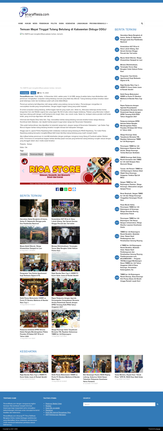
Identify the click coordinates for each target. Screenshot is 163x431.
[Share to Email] (70, 189)
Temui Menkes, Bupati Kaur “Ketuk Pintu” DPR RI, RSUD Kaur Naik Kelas (129, 376)
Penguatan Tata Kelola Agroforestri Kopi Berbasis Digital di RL (33, 274)
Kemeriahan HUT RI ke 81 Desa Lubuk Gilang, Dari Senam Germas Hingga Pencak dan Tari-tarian (65, 221)
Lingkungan (82, 23)
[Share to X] (61, 189)
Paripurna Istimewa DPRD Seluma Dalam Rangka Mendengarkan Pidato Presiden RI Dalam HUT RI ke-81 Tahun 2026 (34, 332)
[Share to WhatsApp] (65, 189)
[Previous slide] (23, 171)
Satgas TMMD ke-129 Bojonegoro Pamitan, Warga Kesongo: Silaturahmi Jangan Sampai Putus (131, 185)
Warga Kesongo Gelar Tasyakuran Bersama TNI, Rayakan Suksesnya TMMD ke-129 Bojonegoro (64, 331)
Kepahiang (49, 154)
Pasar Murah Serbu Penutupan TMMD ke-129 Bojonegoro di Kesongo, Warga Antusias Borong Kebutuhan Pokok (129, 209)
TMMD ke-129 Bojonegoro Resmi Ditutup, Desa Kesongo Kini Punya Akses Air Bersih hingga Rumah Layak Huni (131, 277)
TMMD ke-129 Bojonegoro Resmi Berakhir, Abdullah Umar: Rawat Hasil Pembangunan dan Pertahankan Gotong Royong (131, 236)
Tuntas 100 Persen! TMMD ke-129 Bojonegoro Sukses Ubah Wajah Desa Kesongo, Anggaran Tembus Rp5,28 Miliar (131, 173)
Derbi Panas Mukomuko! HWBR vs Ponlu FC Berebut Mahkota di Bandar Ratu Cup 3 (34, 300)
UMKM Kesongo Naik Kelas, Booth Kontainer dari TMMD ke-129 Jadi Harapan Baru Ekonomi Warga (130, 160)
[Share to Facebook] (57, 189)
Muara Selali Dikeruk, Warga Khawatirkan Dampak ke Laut (31, 247)
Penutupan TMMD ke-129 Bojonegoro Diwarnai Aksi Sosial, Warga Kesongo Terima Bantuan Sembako (130, 149)
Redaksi (48, 406)
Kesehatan (70, 23)
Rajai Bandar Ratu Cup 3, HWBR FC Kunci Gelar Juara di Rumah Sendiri (65, 274)
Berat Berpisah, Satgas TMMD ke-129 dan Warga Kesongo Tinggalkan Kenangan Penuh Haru (131, 196)
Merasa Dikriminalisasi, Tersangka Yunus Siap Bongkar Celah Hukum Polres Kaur (65, 248)
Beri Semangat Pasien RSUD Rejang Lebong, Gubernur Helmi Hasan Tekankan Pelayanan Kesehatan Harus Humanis (96, 378)
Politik (54, 23)
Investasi (24, 154)
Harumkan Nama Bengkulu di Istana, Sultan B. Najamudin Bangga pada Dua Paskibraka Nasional (33, 221)
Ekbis (61, 23)
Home (20, 23)
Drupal (158, 429)
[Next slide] (108, 171)
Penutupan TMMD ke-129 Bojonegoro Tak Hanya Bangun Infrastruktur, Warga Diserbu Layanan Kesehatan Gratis (131, 222)
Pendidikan (44, 23)
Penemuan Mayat (36, 154)
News (35, 23)
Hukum (28, 23)
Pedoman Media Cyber (54, 403)
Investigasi (24, 93)
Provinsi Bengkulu (97, 23)
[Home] (34, 12)
